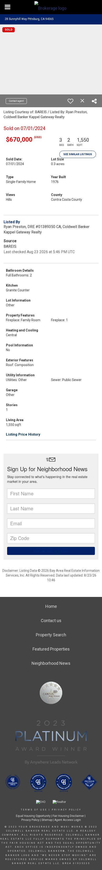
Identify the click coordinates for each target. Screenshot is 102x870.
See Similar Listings (77, 154)
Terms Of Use (34, 810)
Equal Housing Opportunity (33, 816)
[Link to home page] (51, 7)
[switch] (70, 101)
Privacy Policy (66, 810)
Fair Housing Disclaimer (68, 816)
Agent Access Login (67, 820)
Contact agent (16, 101)
